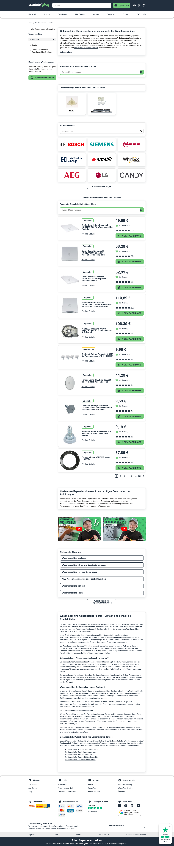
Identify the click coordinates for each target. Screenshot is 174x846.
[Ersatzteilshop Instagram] (120, 805)
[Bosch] (72, 144)
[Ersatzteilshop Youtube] (126, 805)
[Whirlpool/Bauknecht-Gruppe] (132, 159)
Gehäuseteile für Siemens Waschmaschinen (81, 749)
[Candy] (132, 175)
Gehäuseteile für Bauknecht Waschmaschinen (82, 757)
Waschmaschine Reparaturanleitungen (102, 601)
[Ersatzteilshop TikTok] (139, 805)
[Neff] (132, 144)
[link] (42, 28)
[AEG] (72, 175)
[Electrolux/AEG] (72, 159)
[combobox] (81, 5)
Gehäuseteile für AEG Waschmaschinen (80, 754)
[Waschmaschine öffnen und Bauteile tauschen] (124, 529)
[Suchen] (141, 72)
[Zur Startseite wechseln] (39, 5)
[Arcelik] (102, 159)
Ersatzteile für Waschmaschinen (86, 47)
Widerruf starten (116, 825)
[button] (32, 14)
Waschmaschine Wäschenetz (87, 677)
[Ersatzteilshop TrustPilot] (92, 805)
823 (139, 476)
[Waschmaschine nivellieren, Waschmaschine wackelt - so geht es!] (79, 529)
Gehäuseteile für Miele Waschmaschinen (80, 759)
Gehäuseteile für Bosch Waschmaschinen (80, 752)
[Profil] (144, 5)
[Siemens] (102, 144)
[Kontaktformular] (134, 5)
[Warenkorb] (139, 5)
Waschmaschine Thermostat (95, 721)
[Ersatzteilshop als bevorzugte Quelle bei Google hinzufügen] (129, 812)
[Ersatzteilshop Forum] (133, 805)
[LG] (102, 175)
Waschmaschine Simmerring (70, 704)
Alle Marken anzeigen (101, 186)
